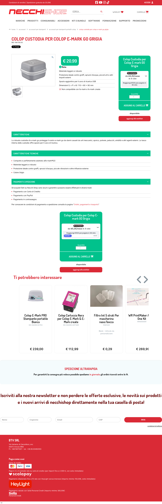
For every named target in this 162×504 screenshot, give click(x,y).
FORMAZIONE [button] (109, 20)
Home (13, 29)
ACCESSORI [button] (63, 20)
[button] (53, 57)
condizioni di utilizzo (154, 426)
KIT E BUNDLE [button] (79, 20)
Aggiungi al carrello (135, 105)
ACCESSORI (22, 29)
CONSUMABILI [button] (48, 20)
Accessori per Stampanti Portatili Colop (62, 29)
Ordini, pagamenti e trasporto (86, 204)
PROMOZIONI (139, 20)
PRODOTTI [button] (32, 20)
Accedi (147, 2)
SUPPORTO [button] (124, 20)
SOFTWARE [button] (94, 20)
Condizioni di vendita (17, 3)
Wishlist (117, 12)
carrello (141, 12)
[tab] (81, 134)
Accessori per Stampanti (37, 29)
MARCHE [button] (20, 20)
